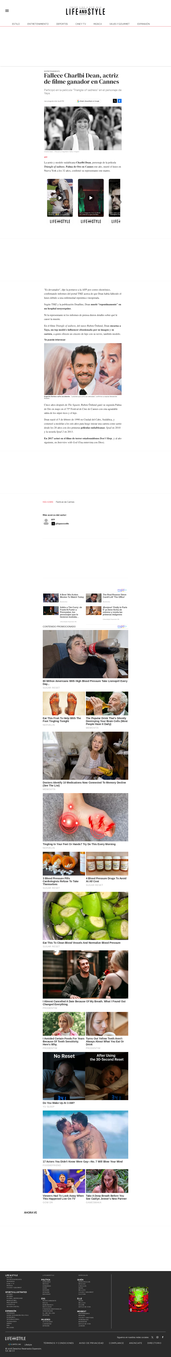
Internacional (13, 1319)
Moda (81, 1288)
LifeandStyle (48, 1275)
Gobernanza (48, 1305)
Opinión (46, 1292)
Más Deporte (12, 1302)
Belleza (82, 1290)
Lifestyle (11, 1304)
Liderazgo (47, 1324)
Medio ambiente (49, 1300)
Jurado (82, 1326)
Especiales (83, 1275)
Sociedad (46, 1294)
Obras (9, 1323)
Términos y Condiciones (59, 1343)
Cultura (82, 1294)
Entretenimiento (38, 24)
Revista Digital (13, 1306)
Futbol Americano (15, 1298)
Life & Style (11, 1275)
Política (45, 1280)
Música (98, 24)
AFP (53, 519)
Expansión (10, 1311)
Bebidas (82, 1315)
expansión (143, 24)
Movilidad (47, 1307)
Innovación (48, 1311)
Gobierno (47, 1282)
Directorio (154, 1343)
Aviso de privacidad (91, 1343)
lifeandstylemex (159, 1337)
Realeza (82, 1284)
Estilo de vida (85, 1307)
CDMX (45, 1288)
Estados (46, 1290)
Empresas (11, 1313)
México (46, 1284)
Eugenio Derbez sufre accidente (57, 396)
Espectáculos (84, 1282)
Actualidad (48, 1321)
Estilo (16, 24)
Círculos (82, 1286)
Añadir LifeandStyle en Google (89, 101)
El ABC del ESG (49, 1313)
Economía (11, 1317)
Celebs (81, 1305)
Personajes (83, 1319)
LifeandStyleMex (153, 1337)
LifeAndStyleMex (165, 1337)
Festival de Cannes (65, 502)
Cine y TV (80, 24)
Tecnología (12, 1321)
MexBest (81, 1311)
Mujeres (10, 1327)
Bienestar (83, 1321)
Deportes (62, 24)
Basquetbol (12, 1300)
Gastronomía (84, 1313)
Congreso (47, 1286)
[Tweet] (115, 101)
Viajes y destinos (86, 1317)
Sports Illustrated (16, 1292)
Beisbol (10, 1296)
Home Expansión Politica (17, 1315)
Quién (80, 1280)
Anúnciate (135, 1343)
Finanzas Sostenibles (52, 1309)
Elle (79, 1299)
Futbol (10, 1294)
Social (45, 1303)
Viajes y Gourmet (119, 24)
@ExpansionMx (62, 524)
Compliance (116, 1343)
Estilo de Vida (85, 1324)
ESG (8, 1325)
